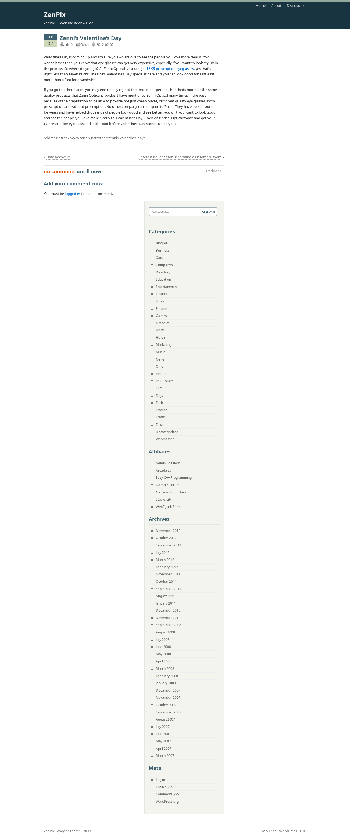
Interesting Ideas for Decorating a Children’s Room (180, 156)
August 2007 (165, 719)
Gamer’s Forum (167, 485)
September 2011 (168, 589)
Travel (160, 424)
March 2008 (165, 668)
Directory (163, 272)
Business (163, 250)
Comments (167, 794)
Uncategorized (167, 432)
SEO (159, 388)
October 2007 (166, 705)
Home (261, 5)
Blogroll (162, 243)
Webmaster (165, 439)
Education (163, 279)
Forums (161, 308)
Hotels (161, 337)
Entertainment (167, 286)
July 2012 (163, 552)
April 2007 (163, 748)
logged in (72, 193)
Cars (159, 257)
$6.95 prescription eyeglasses (170, 68)
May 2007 (163, 741)
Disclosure (295, 5)
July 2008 (163, 639)
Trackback (213, 171)
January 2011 (166, 603)
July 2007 (163, 726)
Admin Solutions (168, 463)
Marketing (163, 344)
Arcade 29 (163, 470)
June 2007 (163, 733)
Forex (160, 301)
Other (84, 44)
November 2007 (168, 697)
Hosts (160, 330)
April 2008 (163, 661)
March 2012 (165, 559)
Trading (161, 410)
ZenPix (55, 14)
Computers (164, 265)
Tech (159, 402)
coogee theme (69, 830)
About (276, 5)
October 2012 (166, 537)
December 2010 (168, 610)
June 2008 (163, 646)
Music (160, 352)
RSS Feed (269, 830)
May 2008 (163, 654)
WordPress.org (167, 801)
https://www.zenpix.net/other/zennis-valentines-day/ (102, 137)
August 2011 (165, 596)
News (160, 359)
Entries (164, 787)
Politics (161, 373)
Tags (159, 395)
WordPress (288, 830)
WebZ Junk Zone (168, 506)
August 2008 (165, 632)
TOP (302, 830)
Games (161, 315)
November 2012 (168, 530)
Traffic (160, 417)
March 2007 (165, 755)
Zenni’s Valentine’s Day (90, 38)
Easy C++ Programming (174, 477)
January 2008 (166, 683)
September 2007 (168, 712)
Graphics (163, 323)
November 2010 (168, 617)
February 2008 (167, 676)
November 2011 (168, 574)
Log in (160, 779)
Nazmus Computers (171, 492)
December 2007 (168, 690)
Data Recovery (58, 156)
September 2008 (168, 625)
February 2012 (167, 567)
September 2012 (168, 545)
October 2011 (166, 581)
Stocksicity (164, 499)
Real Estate (164, 381)
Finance (162, 293)
